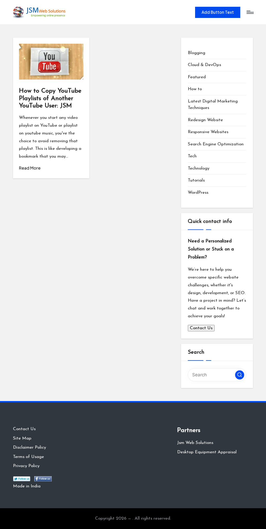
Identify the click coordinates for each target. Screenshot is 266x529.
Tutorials (196, 180)
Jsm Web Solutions (195, 443)
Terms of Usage (28, 457)
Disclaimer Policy (29, 447)
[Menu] (250, 12)
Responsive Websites (208, 132)
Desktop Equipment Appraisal (207, 452)
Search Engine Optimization (216, 144)
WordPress (198, 192)
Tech (192, 156)
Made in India (27, 486)
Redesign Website (205, 120)
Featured (197, 77)
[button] (217, 12)
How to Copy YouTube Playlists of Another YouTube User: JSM (50, 98)
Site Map (22, 438)
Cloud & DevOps (204, 65)
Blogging (196, 53)
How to (195, 89)
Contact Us (201, 328)
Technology (198, 168)
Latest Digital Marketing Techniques (213, 104)
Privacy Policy (26, 466)
